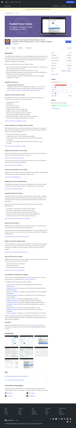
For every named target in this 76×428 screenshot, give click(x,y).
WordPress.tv (35, 413)
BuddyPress (62, 413)
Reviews (13, 48)
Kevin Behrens (32, 393)
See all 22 (69, 68)
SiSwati (17, 420)
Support (69, 48)
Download (68, 41)
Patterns (20, 413)
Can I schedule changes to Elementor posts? (14, 379)
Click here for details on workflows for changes (15, 146)
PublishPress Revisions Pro (12, 304)
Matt (60, 410)
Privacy (6, 413)
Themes (19, 410)
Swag (47, 413)
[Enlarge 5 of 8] (31, 348)
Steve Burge (10, 395)
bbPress (61, 412)
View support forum (55, 108)
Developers (34, 412)
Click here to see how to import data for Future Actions (17, 236)
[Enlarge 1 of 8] (17, 337)
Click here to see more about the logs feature (15, 270)
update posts (63, 70)
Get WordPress (70, 2)
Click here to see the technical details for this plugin (16, 252)
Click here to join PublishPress (28, 279)
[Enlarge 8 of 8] (31, 359)
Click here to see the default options (13, 177)
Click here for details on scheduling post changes (15, 120)
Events (46, 410)
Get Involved (47, 408)
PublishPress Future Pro (12, 298)
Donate (47, 412)
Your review (53, 95)
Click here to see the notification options (14, 188)
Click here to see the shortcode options (13, 165)
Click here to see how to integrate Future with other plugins (18, 218)
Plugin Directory (8, 5)
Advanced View (54, 74)
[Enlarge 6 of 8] (46, 348)
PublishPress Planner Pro (12, 302)
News (6, 410)
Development (29, 48)
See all (69, 95)
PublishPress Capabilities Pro (13, 291)
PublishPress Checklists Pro (13, 295)
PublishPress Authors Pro (12, 284)
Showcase (20, 408)
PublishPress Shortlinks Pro (13, 309)
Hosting (6, 412)
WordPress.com (62, 408)
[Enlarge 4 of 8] (17, 348)
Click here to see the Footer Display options (14, 157)
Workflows (69, 70)
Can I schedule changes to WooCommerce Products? (16, 376)
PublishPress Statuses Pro (12, 313)
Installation (20, 48)
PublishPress (16, 43)
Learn (33, 408)
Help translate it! (47, 9)
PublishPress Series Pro (12, 307)
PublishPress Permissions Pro (13, 300)
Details (7, 48)
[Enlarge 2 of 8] (31, 337)
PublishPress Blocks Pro (12, 288)
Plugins (19, 412)
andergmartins (32, 395)
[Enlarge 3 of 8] (46, 337)
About (6, 408)
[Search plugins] (17, 13)
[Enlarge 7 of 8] (17, 359)
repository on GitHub (34, 325)
